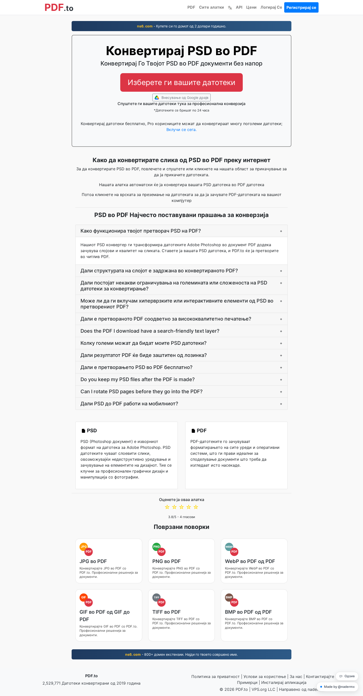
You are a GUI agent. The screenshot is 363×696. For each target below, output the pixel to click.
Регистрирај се (301, 7)
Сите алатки (211, 7)
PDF (191, 7)
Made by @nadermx (339, 687)
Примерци (247, 682)
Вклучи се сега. (181, 129)
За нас (296, 676)
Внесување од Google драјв (184, 97)
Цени (251, 7)
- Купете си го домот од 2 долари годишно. (181, 26)
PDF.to (91, 675)
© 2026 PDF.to (234, 689)
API (239, 7)
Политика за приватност (215, 676)
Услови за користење (264, 676)
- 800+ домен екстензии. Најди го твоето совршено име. (181, 654)
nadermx (316, 689)
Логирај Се (271, 7)
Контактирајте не (323, 676)
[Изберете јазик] (230, 7)
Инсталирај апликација (283, 682)
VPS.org (259, 689)
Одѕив (349, 676)
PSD (92, 431)
